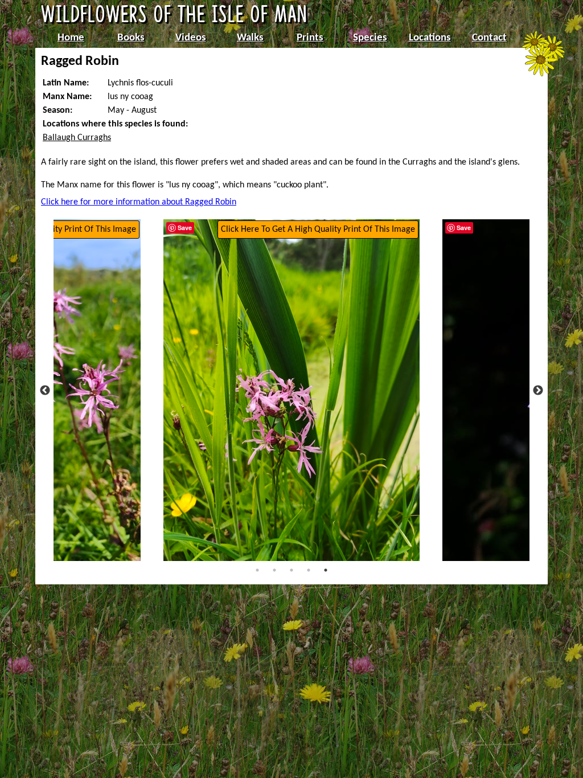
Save (185, 227)
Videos (190, 37)
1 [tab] (257, 570)
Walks (250, 37)
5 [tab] (325, 570)
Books (131, 37)
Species (370, 37)
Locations (430, 37)
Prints (310, 37)
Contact (489, 37)
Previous (45, 390)
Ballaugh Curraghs (77, 137)
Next (538, 390)
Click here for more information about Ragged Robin (138, 202)
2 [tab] (274, 570)
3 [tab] (291, 570)
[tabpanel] (291, 390)
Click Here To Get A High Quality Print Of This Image (318, 229)
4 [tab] (308, 570)
